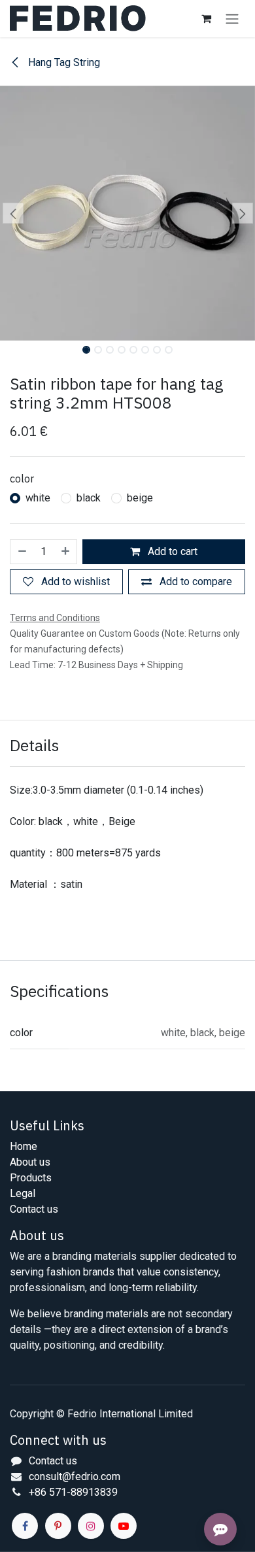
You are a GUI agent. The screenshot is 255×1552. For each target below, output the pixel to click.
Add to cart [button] (171, 551)
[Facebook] (25, 1526)
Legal (22, 1193)
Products (31, 1178)
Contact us (34, 1209)
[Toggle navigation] (232, 18)
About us (30, 1162)
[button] (13, 213)
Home (23, 1146)
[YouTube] (123, 1526)
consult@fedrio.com (74, 1476)
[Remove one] (21, 552)
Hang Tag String (63, 62)
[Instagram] (91, 1526)
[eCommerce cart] (206, 18)
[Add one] (66, 552)
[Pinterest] (58, 1526)
